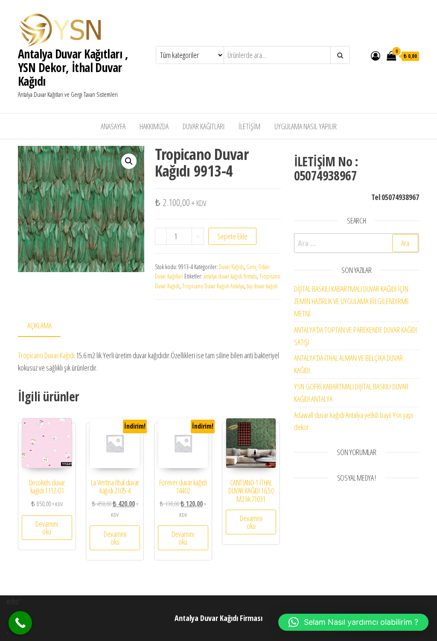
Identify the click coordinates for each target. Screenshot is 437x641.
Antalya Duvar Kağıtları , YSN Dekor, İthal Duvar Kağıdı (73, 67)
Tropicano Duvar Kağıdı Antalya (213, 286)
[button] (129, 161)
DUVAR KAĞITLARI (203, 126)
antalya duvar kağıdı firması (230, 276)
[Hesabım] (375, 55)
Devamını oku (46, 528)
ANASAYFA (113, 126)
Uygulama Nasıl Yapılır (305, 126)
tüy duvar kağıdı (262, 286)
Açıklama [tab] (39, 325)
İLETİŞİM (249, 126)
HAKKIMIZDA (154, 126)
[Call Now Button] (20, 623)
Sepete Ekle (232, 236)
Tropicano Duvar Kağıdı (46, 355)
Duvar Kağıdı (231, 267)
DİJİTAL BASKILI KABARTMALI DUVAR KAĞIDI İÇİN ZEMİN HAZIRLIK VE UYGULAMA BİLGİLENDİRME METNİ (351, 301)
